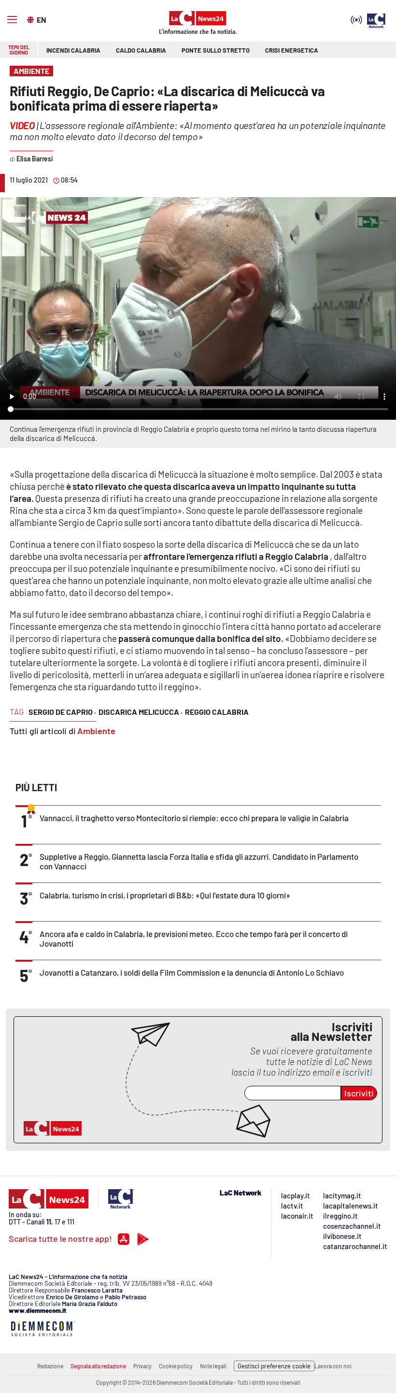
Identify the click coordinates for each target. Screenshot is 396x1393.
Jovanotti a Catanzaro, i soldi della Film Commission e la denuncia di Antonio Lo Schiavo (192, 972)
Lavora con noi (333, 1366)
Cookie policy (176, 1366)
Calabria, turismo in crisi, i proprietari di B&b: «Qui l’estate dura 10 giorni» (165, 895)
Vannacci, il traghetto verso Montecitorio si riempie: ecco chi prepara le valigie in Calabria (194, 818)
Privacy (142, 1366)
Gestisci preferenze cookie (274, 1366)
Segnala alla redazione (98, 1366)
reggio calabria (217, 711)
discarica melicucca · (141, 711)
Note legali (213, 1366)
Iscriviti (359, 1093)
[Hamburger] (12, 20)
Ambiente (96, 730)
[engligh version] (32, 18)
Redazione (50, 1366)
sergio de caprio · (62, 711)
